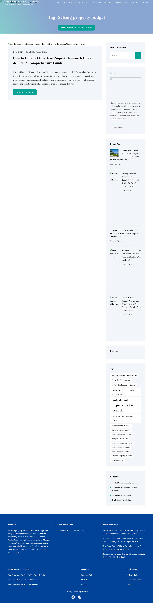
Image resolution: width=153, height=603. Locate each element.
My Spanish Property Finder (22, 1)
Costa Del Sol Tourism (121, 495)
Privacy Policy (133, 575)
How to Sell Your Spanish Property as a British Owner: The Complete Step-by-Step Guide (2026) (131, 304)
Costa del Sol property (121, 380)
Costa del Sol (86, 575)
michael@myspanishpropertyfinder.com (71, 530)
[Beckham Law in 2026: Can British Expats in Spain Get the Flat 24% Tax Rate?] (114, 269)
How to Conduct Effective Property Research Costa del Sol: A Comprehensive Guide (52, 60)
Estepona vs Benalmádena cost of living (122, 443)
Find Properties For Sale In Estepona (23, 584)
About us (131, 584)
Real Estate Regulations (121, 500)
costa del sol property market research (122, 405)
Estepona (84, 584)
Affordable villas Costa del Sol (124, 375)
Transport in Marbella (117, 460)
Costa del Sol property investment (123, 392)
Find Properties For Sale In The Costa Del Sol (26, 575)
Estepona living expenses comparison (121, 434)
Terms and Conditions (136, 580)
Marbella (84, 580)
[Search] (138, 55)
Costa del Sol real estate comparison (121, 430)
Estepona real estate (120, 438)
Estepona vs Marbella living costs (120, 451)
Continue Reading (25, 92)
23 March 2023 (18, 52)
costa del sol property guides (123, 385)
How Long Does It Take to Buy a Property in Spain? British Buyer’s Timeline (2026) (125, 233)
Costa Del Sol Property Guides (36, 52)
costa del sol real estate (121, 425)
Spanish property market (122, 456)
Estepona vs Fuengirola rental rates (121, 447)
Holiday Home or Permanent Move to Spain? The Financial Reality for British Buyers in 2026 (130, 180)
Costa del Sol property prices (123, 418)
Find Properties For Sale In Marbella (23, 580)
